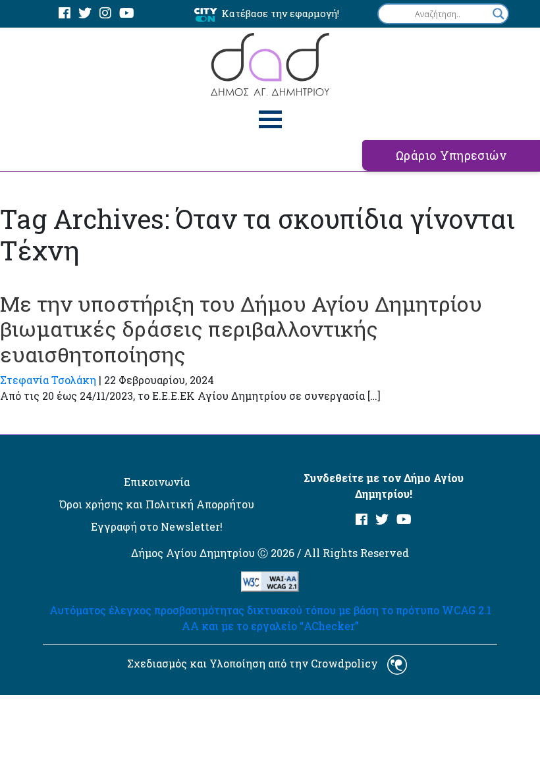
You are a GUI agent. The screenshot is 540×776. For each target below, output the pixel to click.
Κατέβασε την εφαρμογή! (280, 13)
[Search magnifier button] (498, 14)
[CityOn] (205, 14)
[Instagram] (105, 13)
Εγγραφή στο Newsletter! (157, 526)
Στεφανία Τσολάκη (48, 380)
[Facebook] (64, 13)
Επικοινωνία (157, 482)
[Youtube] (126, 13)
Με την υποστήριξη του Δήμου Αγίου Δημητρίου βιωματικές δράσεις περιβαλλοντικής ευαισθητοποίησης (241, 328)
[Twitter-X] (85, 13)
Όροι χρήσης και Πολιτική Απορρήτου (156, 504)
